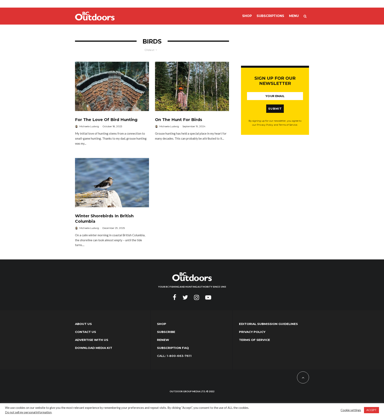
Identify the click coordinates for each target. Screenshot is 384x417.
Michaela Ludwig (89, 126)
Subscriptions (270, 16)
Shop (247, 16)
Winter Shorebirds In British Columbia (104, 218)
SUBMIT (275, 108)
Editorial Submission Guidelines (268, 324)
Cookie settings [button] (351, 410)
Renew (163, 340)
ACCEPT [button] (371, 410)
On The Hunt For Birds (178, 119)
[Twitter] (185, 297)
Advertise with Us (91, 340)
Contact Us (85, 332)
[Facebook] (174, 297)
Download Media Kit (93, 348)
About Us (83, 324)
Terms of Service (254, 340)
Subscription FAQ (173, 348)
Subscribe (166, 332)
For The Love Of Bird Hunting (106, 119)
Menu (294, 16)
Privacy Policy (252, 332)
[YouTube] (208, 297)
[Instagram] (196, 297)
